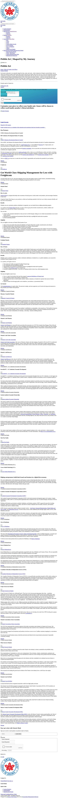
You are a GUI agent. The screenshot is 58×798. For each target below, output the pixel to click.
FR (1, 22)
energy (41, 414)
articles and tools (22, 152)
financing (41, 144)
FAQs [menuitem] (7, 42)
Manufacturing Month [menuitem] (11, 51)
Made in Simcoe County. (22, 723)
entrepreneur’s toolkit (6, 153)
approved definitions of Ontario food (35, 276)
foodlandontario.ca (7, 286)
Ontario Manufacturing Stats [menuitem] (12, 54)
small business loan (25, 144)
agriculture (53, 414)
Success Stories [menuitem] (9, 45)
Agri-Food (32, 508)
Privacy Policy (13, 794)
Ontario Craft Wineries (6, 325)
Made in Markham (35, 538)
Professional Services (13, 509)
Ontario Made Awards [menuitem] (11, 44)
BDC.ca (7, 158)
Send (2, 102)
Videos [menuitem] (7, 48)
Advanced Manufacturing (41, 508)
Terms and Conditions (5, 794)
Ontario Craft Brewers (6, 359)
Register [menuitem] (8, 32)
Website (2, 160)
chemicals (46, 414)
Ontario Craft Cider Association (8, 342)
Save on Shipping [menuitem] (10, 46)
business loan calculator (43, 154)
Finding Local (13, 267)
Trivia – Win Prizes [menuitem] (10, 53)
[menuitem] (7, 28)
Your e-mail (3, 92)
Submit (9, 750)
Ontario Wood (4, 195)
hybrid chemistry (36, 414)
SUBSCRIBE (18, 733)
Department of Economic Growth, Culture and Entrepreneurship (22, 533)
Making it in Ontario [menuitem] (10, 49)
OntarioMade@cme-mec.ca (7, 780)
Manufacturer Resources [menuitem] (11, 55)
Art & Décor (14, 69)
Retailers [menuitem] (8, 36)
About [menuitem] (7, 41)
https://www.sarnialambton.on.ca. (48, 431)
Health (4, 509)
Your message (4, 96)
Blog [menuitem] (7, 40)
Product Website (4, 70)
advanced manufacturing (26, 414)
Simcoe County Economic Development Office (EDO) (15, 714)
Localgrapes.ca (28, 613)
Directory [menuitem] (8, 34)
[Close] (1, 736)
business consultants (26, 148)
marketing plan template (8, 156)
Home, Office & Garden (6, 69)
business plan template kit (28, 154)
